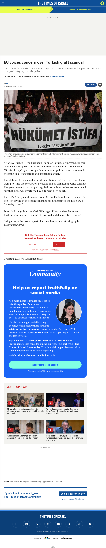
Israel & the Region (20, 482)
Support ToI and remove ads (81, 10)
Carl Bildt (58, 482)
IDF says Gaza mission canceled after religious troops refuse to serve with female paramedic (25, 411)
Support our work (45, 365)
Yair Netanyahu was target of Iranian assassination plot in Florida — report (22, 437)
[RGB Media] (47, 538)
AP (7, 84)
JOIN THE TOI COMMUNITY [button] (73, 494)
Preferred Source (57, 76)
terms (56, 250)
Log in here (80, 499)
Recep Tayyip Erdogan (44, 482)
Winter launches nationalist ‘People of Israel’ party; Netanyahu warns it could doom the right (62, 411)
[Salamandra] (66, 538)
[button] (102, 3)
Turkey (32, 482)
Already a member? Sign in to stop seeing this (45, 371)
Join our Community (26, 10)
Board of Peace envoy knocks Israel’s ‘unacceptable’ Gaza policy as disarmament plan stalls (64, 438)
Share (92, 85)
